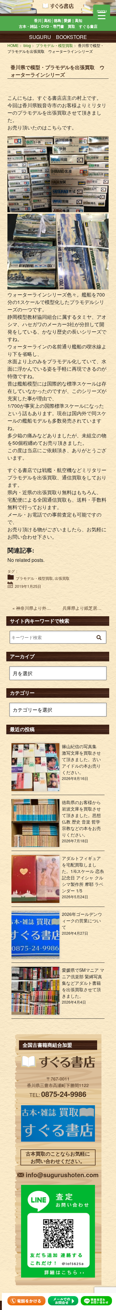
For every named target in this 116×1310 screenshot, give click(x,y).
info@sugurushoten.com (62, 1174)
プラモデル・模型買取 (34, 578)
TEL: (57, 1094)
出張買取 (62, 578)
